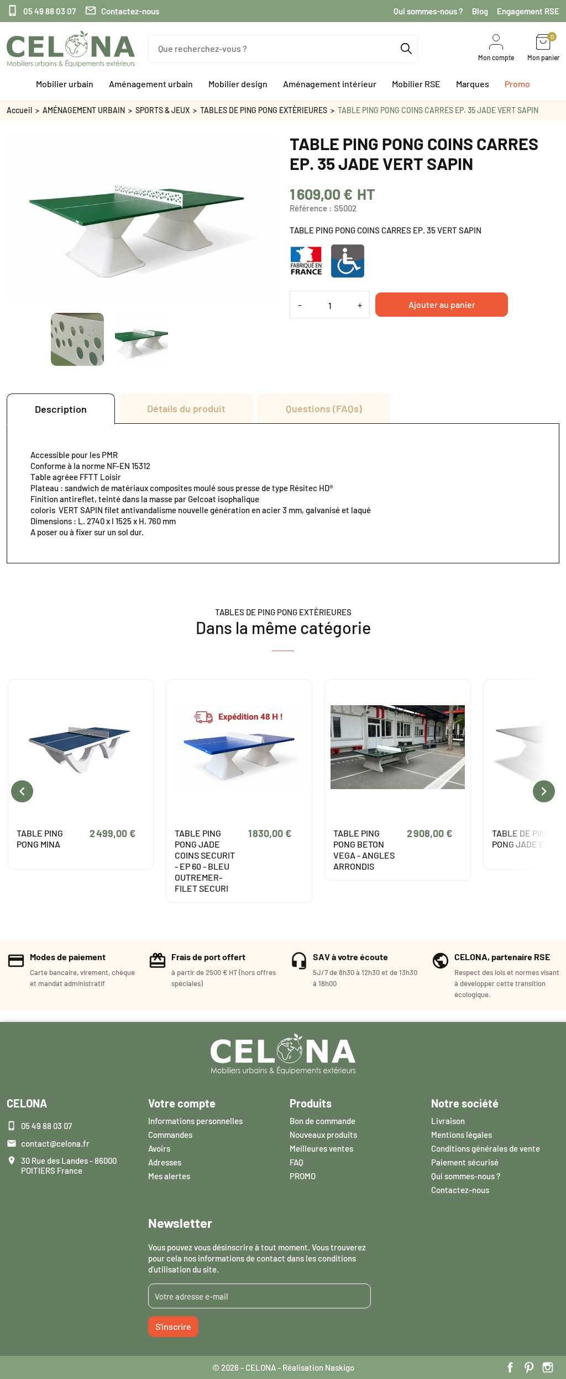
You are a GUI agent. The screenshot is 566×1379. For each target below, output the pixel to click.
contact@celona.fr (55, 1143)
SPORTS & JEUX (162, 110)
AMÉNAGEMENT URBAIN (84, 110)
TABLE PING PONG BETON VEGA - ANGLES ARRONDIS (364, 849)
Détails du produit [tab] (186, 408)
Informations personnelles (195, 1121)
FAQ (296, 1162)
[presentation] (22, 791)
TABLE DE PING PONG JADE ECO (523, 838)
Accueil (19, 110)
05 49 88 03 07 (41, 11)
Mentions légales (461, 1135)
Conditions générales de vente (485, 1148)
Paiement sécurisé (465, 1162)
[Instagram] (548, 1367)
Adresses (164, 1162)
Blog (480, 11)
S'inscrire (173, 1326)
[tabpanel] (283, 493)
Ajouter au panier (441, 304)
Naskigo (339, 1367)
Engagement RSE (528, 11)
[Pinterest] (529, 1367)
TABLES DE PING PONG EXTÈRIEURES (263, 110)
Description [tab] (61, 409)
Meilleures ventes (321, 1148)
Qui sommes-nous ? (428, 11)
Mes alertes (169, 1176)
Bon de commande (322, 1121)
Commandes (170, 1135)
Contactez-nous (122, 11)
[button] (64, 83)
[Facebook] (510, 1367)
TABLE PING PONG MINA (40, 838)
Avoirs (159, 1148)
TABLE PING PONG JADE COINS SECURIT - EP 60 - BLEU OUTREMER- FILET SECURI (205, 860)
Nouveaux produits (323, 1135)
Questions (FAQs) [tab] (324, 408)
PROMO (303, 1176)
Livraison (448, 1121)
